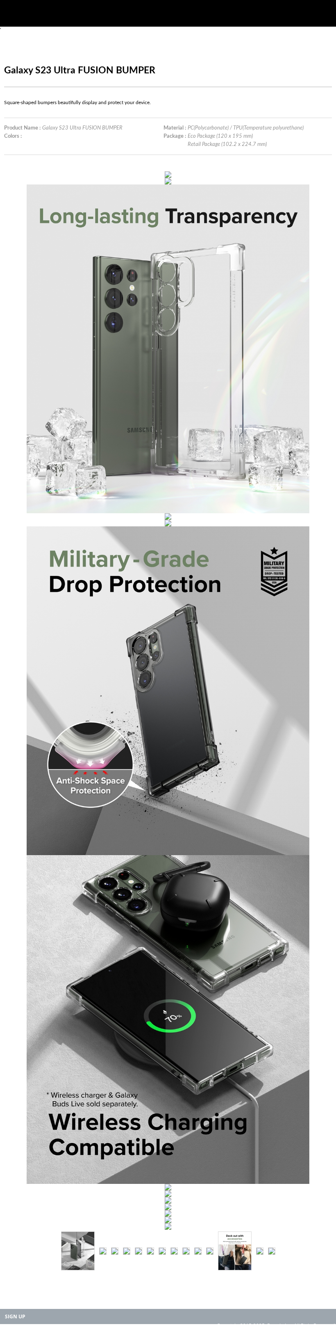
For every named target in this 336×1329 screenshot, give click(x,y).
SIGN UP (15, 1316)
